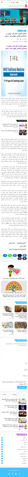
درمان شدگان (23, 447)
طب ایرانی (11, 243)
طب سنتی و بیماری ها (21, 449)
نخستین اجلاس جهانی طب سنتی (17, 249)
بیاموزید (24, 438)
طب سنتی (20, 30)
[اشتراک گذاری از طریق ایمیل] (24, 258)
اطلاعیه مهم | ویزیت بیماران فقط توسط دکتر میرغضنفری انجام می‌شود (10, 399)
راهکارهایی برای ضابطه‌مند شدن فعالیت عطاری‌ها (21, 330)
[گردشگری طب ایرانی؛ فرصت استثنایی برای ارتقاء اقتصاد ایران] (7, 308)
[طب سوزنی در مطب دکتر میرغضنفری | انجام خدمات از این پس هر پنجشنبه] (23, 126)
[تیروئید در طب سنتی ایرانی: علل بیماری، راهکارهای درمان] (22, 407)
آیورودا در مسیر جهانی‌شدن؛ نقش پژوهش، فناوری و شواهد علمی (11, 419)
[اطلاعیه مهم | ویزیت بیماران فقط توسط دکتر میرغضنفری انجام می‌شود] (22, 401)
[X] (20, 255)
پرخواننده (14, 394)
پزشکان (24, 461)
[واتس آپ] (10, 255)
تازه (24, 394)
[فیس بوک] (24, 255)
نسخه (25, 451)
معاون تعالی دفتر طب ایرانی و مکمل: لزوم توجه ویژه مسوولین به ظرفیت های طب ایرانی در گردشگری (21, 316)
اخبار (22, 27)
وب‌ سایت (25, 375)
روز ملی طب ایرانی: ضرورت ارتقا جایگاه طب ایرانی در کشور (7, 331)
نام (26, 363)
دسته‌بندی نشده (23, 454)
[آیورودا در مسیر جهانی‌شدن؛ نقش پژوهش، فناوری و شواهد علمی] (22, 420)
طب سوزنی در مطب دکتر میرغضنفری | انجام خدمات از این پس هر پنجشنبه (10, 425)
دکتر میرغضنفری (21, 243)
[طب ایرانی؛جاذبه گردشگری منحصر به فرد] (23, 132)
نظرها (4, 394)
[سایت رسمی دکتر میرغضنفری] (14, 2)
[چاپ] (20, 258)
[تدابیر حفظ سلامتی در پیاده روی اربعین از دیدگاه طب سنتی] (22, 414)
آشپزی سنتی (23, 456)
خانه (25, 27)
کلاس (25, 442)
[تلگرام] (5, 255)
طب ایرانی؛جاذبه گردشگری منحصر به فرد (9, 130)
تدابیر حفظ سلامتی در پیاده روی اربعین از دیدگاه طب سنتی (13, 6)
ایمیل (25, 369)
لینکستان (24, 458)
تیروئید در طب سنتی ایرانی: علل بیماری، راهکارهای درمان (11, 406)
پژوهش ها (24, 463)
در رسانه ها (24, 440)
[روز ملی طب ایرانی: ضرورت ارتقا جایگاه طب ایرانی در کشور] (7, 325)
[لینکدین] (15, 255)
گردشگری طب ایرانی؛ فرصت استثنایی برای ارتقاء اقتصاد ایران (7, 315)
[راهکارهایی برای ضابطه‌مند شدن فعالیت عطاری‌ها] (21, 325)
